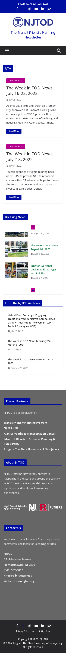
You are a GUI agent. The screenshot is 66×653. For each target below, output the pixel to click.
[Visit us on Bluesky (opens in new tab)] (49, 9)
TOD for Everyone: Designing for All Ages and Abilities (43, 260)
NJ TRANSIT (11, 428)
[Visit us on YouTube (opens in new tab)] (36, 9)
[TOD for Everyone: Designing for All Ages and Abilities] (16, 261)
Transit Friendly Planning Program (25, 422)
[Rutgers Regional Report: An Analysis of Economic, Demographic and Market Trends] (16, 285)
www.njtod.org (24, 581)
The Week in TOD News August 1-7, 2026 (44, 238)
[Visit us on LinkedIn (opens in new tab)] (42, 9)
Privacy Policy (23, 631)
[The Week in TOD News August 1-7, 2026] (16, 240)
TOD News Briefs (16, 80)
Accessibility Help (41, 631)
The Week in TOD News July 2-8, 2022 (29, 156)
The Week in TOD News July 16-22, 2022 (29, 90)
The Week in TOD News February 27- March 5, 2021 (29, 342)
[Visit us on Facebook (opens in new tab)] (17, 9)
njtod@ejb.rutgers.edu (18, 575)
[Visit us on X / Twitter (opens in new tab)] (23, 9)
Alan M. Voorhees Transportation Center (29, 433)
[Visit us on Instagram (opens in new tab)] (30, 9)
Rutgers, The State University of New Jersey (31, 449)
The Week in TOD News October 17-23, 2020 (31, 361)
